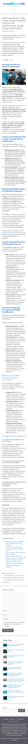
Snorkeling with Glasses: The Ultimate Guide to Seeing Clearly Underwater (15, 686)
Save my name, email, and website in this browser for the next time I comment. (14, 624)
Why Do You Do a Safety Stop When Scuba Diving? (16, 644)
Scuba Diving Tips (9, 573)
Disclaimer (12, 719)
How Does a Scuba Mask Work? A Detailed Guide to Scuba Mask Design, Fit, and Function (16, 680)
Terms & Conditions (14, 721)
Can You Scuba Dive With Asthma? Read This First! (14, 668)
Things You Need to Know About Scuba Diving (16, 697)
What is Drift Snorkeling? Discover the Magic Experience (16, 691)
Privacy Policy (20, 719)
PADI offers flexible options (17, 214)
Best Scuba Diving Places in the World (16, 650)
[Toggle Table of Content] (10, 60)
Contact (6, 719)
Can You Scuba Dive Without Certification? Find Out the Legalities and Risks (15, 675)
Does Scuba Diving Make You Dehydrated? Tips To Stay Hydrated (15, 663)
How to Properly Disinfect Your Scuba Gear (16, 656)
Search (5, 708)
